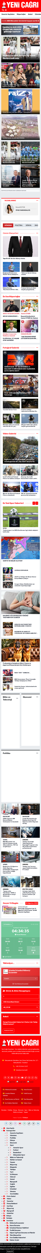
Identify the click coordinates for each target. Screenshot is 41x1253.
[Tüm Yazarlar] (37, 200)
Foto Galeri (10, 1196)
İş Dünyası (14, 1174)
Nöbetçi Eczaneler (11, 1089)
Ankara (25, 840)
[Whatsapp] (32, 1077)
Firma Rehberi (11, 1203)
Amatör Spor (18, 1147)
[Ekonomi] (37, 697)
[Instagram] (15, 1077)
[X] (8, 1077)
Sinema (13, 1191)
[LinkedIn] (18, 1077)
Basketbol (17, 1152)
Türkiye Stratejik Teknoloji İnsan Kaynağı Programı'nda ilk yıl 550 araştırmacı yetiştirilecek (30, 845)
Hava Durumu (28, 1089)
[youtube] (20, 1123)
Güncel (12, 1177)
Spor (5, 528)
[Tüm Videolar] (37, 434)
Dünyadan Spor (19, 1155)
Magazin (13, 1167)
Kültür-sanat (28, 889)
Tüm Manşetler (28, 1099)
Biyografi (13, 1182)
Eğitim (12, 1186)
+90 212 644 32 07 (22, 1066)
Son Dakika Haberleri (11, 1103)
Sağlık (12, 1184)
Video (8, 1199)
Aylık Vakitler (7, 957)
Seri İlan (9, 1206)
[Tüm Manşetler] (37, 233)
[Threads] (29, 1077)
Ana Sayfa (10, 1128)
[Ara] (3, 10)
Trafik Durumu (28, 1093)
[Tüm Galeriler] (37, 348)
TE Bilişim (25, 1117)
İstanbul (13, 1189)
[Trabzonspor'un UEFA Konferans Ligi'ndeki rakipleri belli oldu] (20, 517)
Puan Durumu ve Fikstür (12, 1099)
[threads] (33, 1123)
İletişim (9, 1218)
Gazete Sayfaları (7, 14)
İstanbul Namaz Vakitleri (9, 1094)
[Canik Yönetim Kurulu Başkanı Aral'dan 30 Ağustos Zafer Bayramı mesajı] (30, 809)
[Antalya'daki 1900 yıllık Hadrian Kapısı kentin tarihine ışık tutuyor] (30, 881)
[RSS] (36, 1077)
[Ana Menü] (6, 10)
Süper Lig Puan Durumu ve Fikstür (22, 1233)
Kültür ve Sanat (18, 1112)
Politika (18, 225)
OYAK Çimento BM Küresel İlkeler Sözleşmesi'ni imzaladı (10, 820)
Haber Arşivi (27, 1103)
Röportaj (13, 1164)
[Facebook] (5, 1077)
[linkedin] (38, 1123)
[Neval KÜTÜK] (9, 209)
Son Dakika (14, 1194)
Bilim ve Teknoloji (7, 698)
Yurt (11, 1172)
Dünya (28, 225)
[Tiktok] (25, 1077)
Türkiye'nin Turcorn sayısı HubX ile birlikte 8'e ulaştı (30, 868)
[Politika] (37, 753)
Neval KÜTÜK (20, 207)
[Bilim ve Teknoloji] (17, 698)
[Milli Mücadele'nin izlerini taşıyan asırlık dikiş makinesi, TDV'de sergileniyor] (10, 832)
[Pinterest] (12, 1077)
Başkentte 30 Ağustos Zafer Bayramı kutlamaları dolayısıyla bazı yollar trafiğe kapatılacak (10, 870)
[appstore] (11, 1082)
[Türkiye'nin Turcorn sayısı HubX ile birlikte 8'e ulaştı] (30, 857)
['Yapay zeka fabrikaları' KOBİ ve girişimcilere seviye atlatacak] (10, 881)
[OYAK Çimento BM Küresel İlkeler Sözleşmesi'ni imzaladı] (10, 809)
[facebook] (6, 1123)
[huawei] (30, 1082)
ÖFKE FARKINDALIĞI (23, 210)
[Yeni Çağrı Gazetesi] (20, 4)
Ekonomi (27, 697)
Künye (8, 1216)
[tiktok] (29, 1123)
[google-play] (21, 1082)
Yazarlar (9, 1201)
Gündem (8, 225)
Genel (5, 840)
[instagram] (15, 1123)
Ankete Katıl (8, 1030)
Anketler (10, 1213)
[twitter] (10, 1123)
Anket (30, 14)
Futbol (15, 1150)
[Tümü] (37, 296)
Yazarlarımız (10, 200)
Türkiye (13, 1169)
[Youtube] (22, 1077)
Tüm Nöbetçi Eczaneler (21, 984)
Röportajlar (21, 14)
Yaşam (26, 1112)
